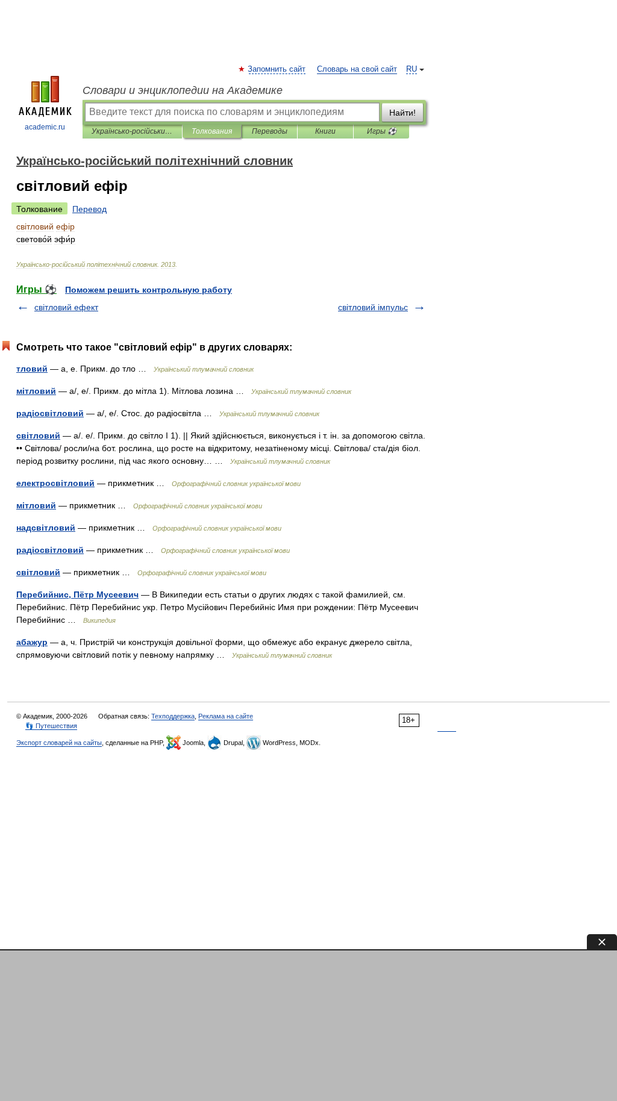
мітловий (36, 391)
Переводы (269, 131)
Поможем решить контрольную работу (148, 290)
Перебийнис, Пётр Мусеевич (77, 594)
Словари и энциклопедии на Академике (183, 90)
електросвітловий (55, 483)
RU (411, 69)
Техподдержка (173, 716)
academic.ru (45, 127)
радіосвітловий (50, 413)
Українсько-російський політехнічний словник (132, 131)
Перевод (89, 209)
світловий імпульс (373, 307)
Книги (325, 131)
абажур (32, 642)
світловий (38, 435)
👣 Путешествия (51, 725)
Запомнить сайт (277, 69)
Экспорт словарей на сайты (59, 742)
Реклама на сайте (225, 716)
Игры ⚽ (381, 131)
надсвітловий (45, 527)
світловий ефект (66, 307)
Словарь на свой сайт (357, 69)
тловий (32, 368)
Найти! (402, 112)
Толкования (212, 131)
